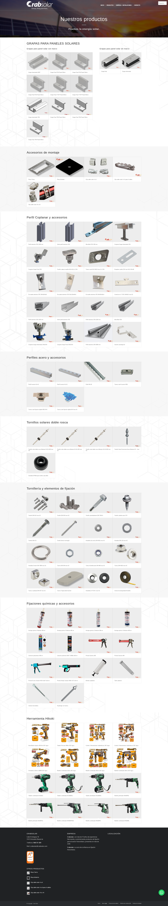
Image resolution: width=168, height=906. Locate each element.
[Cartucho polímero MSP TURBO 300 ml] (69, 643)
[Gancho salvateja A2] (127, 332)
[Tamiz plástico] (127, 668)
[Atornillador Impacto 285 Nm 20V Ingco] (41, 733)
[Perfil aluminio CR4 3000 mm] (98, 332)
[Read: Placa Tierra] (28, 873)
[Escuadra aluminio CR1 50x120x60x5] (69, 282)
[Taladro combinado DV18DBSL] (69, 783)
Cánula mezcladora (33, 705)
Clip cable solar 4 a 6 (91, 179)
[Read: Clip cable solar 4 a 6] (28, 883)
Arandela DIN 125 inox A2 (120, 540)
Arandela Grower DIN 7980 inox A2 (37, 565)
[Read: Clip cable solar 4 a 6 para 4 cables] (28, 888)
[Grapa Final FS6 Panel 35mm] (38, 83)
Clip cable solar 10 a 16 (34, 204)
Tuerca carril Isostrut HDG (121, 384)
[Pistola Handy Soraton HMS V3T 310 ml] (69, 668)
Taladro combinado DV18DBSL (65, 795)
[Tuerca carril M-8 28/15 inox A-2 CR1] (98, 257)
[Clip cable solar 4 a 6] (98, 167)
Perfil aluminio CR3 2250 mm (93, 319)
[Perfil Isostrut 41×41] (41, 372)
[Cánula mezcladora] (41, 693)
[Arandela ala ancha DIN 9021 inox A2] (98, 528)
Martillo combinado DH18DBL (121, 820)
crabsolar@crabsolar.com (38, 846)
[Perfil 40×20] (98, 372)
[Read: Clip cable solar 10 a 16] (28, 893)
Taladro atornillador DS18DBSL (93, 795)
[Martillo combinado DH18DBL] (127, 808)
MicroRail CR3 (118, 319)
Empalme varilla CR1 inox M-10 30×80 (124, 269)
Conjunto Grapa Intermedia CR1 (122, 244)
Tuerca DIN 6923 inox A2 (120, 565)
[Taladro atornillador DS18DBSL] (98, 783)
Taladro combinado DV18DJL (35, 795)
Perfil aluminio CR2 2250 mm (35, 319)
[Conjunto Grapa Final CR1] (41, 257)
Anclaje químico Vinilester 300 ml (94, 630)
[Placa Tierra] (41, 167)
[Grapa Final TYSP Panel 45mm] (82, 83)
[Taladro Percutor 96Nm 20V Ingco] (69, 733)
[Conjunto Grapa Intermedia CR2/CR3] (41, 332)
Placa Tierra (31, 179)
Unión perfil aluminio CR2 (63, 319)
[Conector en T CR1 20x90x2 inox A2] (127, 282)
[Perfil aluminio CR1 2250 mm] (41, 232)
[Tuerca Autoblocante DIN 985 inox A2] (98, 553)
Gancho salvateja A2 (119, 344)
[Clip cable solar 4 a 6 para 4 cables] (127, 167)
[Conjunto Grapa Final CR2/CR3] (69, 332)
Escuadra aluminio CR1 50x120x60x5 (66, 294)
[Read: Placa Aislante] (28, 878)
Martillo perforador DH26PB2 (121, 795)
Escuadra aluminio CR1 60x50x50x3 (95, 294)
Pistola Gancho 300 (91, 655)
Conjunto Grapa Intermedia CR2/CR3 (37, 344)
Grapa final (104, 71)
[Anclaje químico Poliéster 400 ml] (69, 618)
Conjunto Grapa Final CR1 (35, 269)
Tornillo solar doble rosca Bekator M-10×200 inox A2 (40, 450)
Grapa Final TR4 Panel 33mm (80, 117)
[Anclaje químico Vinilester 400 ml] (127, 618)
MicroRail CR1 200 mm (91, 244)
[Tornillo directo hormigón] (69, 528)
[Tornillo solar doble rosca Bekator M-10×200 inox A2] (41, 437)
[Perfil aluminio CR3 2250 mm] (98, 307)
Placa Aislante (60, 179)
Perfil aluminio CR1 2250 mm (35, 244)
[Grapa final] (110, 60)
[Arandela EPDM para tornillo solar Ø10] (41, 463)
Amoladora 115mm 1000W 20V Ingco (37, 770)
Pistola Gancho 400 (119, 655)
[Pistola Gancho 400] (127, 643)
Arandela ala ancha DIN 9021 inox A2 (95, 540)
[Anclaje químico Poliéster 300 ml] (41, 618)
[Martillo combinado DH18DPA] (98, 808)
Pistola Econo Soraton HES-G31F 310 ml (38, 680)
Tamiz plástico (118, 680)
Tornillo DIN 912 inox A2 (34, 515)
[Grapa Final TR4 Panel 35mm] (38, 128)
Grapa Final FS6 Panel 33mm (80, 72)
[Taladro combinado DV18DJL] (41, 783)
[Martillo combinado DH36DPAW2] (69, 808)
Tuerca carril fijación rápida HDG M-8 (37, 409)
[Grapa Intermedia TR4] (38, 106)
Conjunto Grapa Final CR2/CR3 (65, 344)
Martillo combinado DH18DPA (93, 820)
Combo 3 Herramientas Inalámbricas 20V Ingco (98, 745)
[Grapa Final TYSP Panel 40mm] (60, 83)
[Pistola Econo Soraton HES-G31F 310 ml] (41, 668)
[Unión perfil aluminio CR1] (69, 232)
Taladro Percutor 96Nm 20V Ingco (65, 745)
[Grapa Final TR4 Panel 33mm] (82, 106)
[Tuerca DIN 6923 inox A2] (127, 553)
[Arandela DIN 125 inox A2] (127, 528)
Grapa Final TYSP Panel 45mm (80, 94)
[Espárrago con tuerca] (69, 693)
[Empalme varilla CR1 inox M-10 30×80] (127, 257)
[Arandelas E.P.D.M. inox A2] (98, 578)
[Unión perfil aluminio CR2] (69, 307)
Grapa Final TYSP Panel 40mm (58, 94)
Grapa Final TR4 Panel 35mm (35, 139)
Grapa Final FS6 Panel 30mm (57, 72)
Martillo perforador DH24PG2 (35, 820)
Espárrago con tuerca (62, 705)
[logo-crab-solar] (40, 5)
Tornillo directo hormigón (63, 540)
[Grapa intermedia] (130, 60)
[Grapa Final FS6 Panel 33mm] (82, 61)
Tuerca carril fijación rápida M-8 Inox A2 (67, 409)
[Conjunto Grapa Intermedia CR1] (127, 232)
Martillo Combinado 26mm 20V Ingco (123, 770)
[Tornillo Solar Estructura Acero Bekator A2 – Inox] (127, 437)
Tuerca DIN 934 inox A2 (63, 565)
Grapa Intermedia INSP (34, 72)
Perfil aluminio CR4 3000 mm (93, 344)
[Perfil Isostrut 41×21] (69, 372)
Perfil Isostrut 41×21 (62, 384)
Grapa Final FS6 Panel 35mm (35, 94)
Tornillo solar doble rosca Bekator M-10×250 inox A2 (69, 450)
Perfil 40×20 (89, 384)
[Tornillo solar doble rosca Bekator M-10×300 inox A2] (98, 437)
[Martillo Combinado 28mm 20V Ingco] (98, 758)
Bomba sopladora (90, 680)
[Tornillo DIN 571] (41, 528)
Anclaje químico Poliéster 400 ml (65, 630)
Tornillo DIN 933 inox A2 (63, 515)
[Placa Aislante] (69, 167)
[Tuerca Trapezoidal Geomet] (69, 578)
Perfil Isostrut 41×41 (33, 384)
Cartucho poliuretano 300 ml (35, 655)
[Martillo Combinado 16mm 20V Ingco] (69, 758)
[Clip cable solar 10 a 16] (41, 192)
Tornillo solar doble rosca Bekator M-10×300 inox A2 (98, 450)
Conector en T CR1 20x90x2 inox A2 (123, 294)
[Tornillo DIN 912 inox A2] (41, 503)
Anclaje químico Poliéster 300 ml (36, 630)
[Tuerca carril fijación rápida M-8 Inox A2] (69, 397)
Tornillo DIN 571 (32, 540)
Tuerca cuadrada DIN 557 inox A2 (37, 590)
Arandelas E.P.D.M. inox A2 (93, 590)
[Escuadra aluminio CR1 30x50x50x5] (41, 282)
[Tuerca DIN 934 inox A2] (69, 553)
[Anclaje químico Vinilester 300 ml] (98, 618)
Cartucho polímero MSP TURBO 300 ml (67, 655)
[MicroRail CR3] (127, 307)
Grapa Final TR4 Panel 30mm (57, 117)
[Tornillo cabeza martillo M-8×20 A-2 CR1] (69, 257)
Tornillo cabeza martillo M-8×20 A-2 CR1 (67, 269)
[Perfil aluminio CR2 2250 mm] (41, 307)
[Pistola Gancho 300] (98, 643)
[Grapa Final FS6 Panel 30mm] (60, 61)
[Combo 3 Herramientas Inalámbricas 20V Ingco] (98, 733)
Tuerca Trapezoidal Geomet (64, 590)
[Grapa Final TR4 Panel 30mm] (60, 106)
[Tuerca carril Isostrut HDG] (127, 372)
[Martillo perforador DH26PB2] (127, 783)
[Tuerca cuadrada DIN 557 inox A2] (41, 578)
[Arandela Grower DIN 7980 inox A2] (41, 553)
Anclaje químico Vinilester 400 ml (122, 630)
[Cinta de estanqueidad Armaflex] (127, 578)
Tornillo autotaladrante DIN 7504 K (94, 515)
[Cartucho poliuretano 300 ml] (41, 643)
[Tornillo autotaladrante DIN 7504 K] (98, 503)
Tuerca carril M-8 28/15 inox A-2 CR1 (95, 269)
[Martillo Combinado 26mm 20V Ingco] (127, 758)
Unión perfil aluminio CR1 (63, 244)
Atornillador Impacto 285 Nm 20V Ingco (38, 745)
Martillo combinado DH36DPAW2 (65, 820)
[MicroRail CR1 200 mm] (98, 232)
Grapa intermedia (126, 71)
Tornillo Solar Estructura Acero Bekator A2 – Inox (126, 449)
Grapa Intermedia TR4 (34, 117)
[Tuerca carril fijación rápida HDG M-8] (41, 397)
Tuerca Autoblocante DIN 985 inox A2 (95, 565)
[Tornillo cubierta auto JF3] (127, 503)
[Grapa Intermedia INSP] (38, 61)
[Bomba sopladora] (98, 668)
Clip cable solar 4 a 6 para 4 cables (123, 179)
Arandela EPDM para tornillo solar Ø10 (38, 475)
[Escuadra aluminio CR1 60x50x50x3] (98, 282)
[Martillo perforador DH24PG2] (41, 808)
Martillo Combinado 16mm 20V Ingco (66, 770)
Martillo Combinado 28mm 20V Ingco (95, 770)
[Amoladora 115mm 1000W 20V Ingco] (41, 758)
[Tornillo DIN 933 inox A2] (69, 503)
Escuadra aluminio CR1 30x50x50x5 (37, 294)
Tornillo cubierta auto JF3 (120, 515)
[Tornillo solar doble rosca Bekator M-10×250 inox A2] (69, 437)
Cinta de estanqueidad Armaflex (122, 590)
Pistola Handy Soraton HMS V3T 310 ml (67, 680)
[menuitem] (102, 5)
